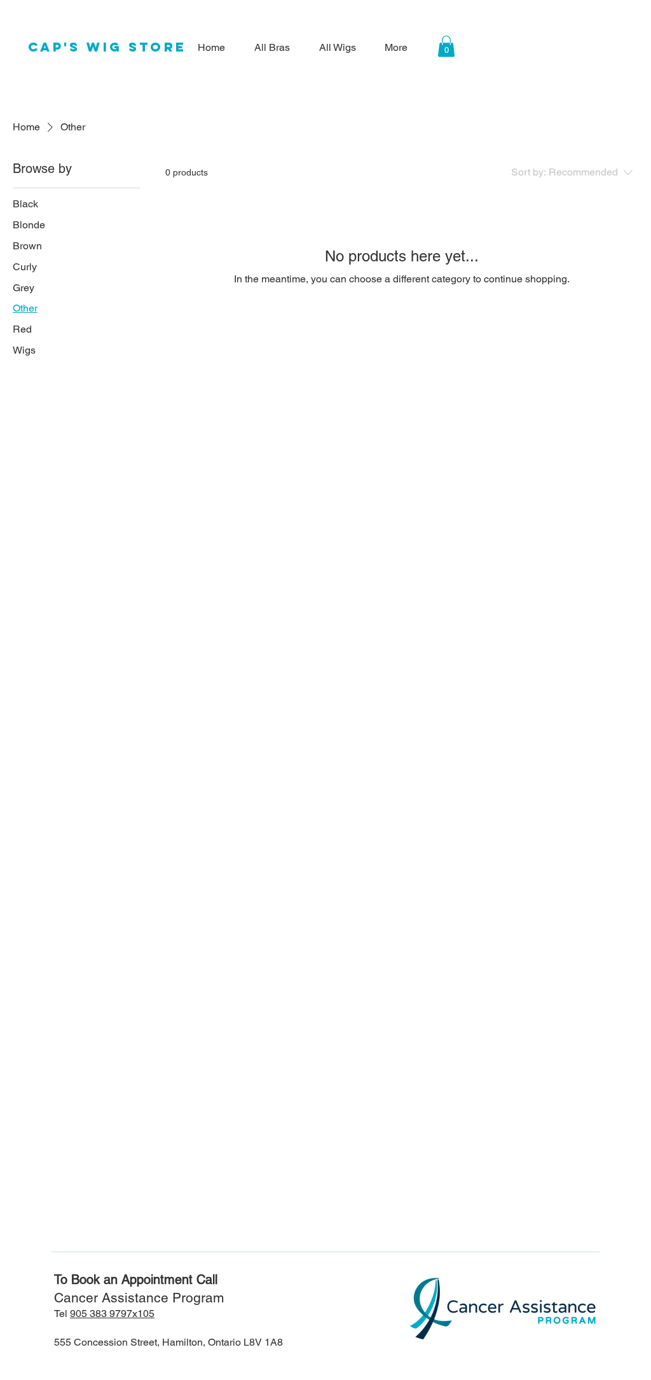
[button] (446, 46)
